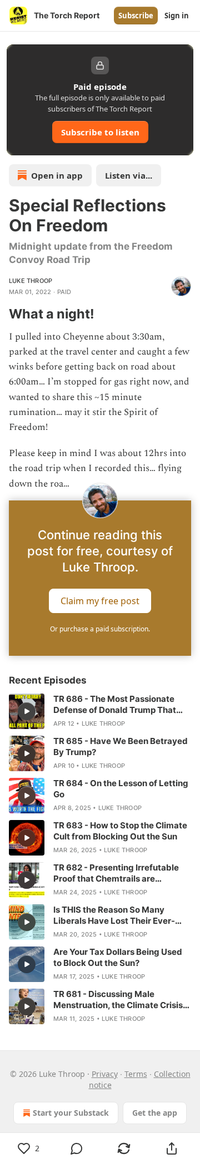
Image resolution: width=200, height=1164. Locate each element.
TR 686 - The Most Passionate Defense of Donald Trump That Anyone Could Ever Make (114, 705)
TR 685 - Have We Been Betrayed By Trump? (120, 746)
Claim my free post (100, 600)
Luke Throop (30, 281)
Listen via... (128, 175)
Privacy (105, 1074)
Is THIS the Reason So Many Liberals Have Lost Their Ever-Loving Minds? (114, 915)
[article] (100, 711)
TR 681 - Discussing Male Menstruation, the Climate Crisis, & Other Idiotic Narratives (119, 1000)
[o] (27, 711)
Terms (135, 1074)
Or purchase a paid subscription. (100, 629)
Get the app (154, 1112)
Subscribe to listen (100, 132)
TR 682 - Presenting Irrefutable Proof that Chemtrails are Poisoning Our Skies (116, 873)
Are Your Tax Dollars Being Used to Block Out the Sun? (117, 957)
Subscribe (135, 16)
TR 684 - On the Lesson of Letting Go (120, 788)
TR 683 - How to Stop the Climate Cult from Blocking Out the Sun (120, 831)
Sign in (176, 16)
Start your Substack (71, 1112)
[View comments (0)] (77, 1148)
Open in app (57, 175)
